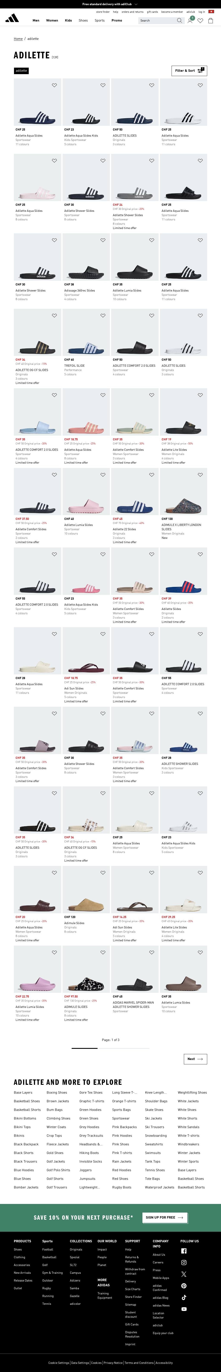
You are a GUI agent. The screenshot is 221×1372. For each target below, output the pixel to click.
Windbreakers (188, 1144)
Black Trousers (25, 1161)
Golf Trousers (57, 1187)
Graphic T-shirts (91, 1101)
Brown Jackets (58, 1101)
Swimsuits (153, 1153)
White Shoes (187, 1110)
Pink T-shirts (122, 1153)
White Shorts (187, 1118)
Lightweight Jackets (88, 1188)
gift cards (152, 12)
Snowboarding (156, 1136)
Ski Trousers (154, 1127)
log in (202, 12)
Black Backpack (26, 1144)
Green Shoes (88, 1118)
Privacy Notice (113, 1362)
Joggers (85, 1170)
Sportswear (121, 1118)
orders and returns (133, 12)
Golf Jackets (56, 1161)
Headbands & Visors (89, 1145)
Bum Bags (55, 1110)
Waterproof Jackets (159, 1187)
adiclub (190, 12)
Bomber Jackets (26, 1187)
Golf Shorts (55, 1179)
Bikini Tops (22, 1127)
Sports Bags (121, 1110)
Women (52, 20)
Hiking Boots (89, 1153)
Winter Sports (188, 1161)
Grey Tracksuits (91, 1136)
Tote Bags (152, 1179)
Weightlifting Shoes (192, 1092)
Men (36, 20)
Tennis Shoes (155, 1170)
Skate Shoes (154, 1110)
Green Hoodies (90, 1110)
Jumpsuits (87, 1179)
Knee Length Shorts (154, 1093)
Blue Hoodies (24, 1170)
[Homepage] (12, 18)
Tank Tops (152, 1161)
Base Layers (23, 1092)
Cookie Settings (58, 1362)
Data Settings (80, 1362)
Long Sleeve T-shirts (123, 1093)
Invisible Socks (90, 1161)
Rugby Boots (121, 1187)
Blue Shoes (22, 1179)
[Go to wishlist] (200, 21)
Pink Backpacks (124, 1127)
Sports (100, 20)
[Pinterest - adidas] (193, 1286)
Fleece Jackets (58, 1144)
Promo (117, 20)
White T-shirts (188, 1136)
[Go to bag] (210, 21)
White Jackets (188, 1101)
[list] (93, 70)
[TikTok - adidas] (193, 1298)
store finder (103, 12)
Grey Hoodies (89, 1127)
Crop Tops (54, 1136)
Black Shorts (23, 1153)
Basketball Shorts (27, 1110)
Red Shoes (120, 1179)
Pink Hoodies (122, 1136)
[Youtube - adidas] (193, 1310)
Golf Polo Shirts (58, 1170)
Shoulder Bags (156, 1101)
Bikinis (19, 1136)
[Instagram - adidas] (193, 1263)
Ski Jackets (153, 1118)
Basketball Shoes (27, 1101)
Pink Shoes (120, 1144)
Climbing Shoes (58, 1118)
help (115, 12)
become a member (172, 12)
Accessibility (164, 1362)
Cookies (96, 1362)
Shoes (83, 20)
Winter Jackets (189, 1153)
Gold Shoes (55, 1153)
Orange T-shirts (124, 1101)
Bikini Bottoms (25, 1118)
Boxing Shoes (57, 1092)
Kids (68, 20)
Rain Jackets (121, 1161)
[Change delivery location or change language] (211, 12)
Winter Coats (56, 1127)
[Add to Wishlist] (54, 86)
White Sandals (188, 1127)
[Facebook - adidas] (193, 1251)
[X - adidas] (193, 1275)
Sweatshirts (154, 1144)
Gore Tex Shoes (91, 1092)
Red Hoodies (121, 1170)
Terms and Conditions (139, 1362)
